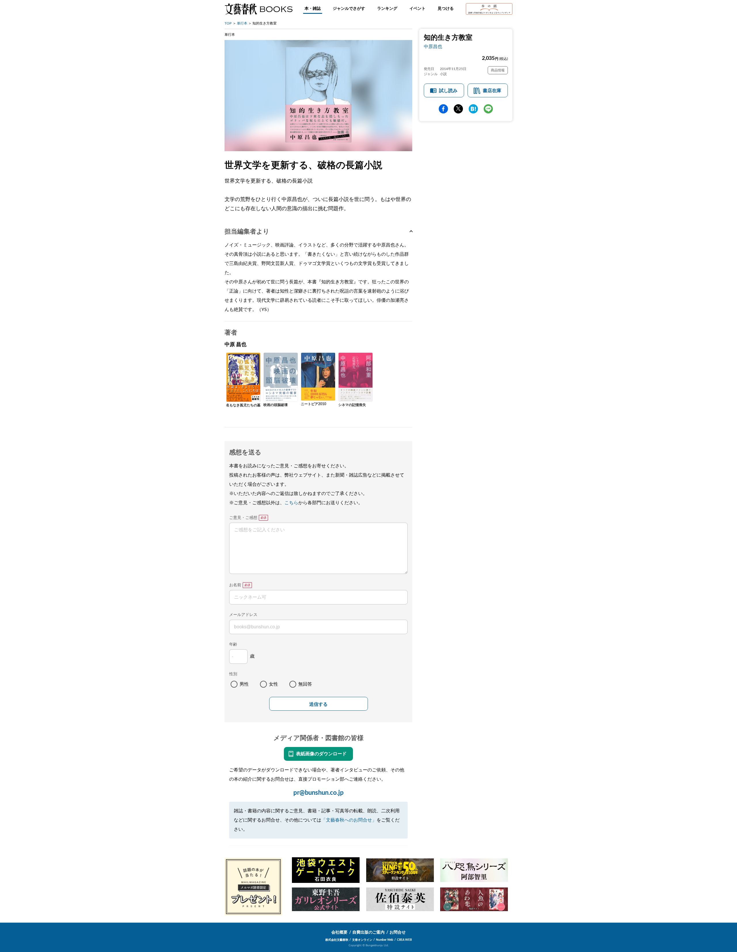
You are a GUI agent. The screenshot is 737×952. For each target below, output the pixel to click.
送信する (318, 704)
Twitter (458, 108)
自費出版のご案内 (368, 932)
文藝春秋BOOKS (258, 8)
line (488, 108)
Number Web (384, 939)
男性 (244, 684)
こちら (291, 502)
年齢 (233, 644)
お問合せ (398, 932)
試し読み (448, 90)
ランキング (387, 9)
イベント (417, 9)
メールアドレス (243, 615)
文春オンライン (362, 939)
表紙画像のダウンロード (321, 754)
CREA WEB (404, 939)
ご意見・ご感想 (243, 518)
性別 (233, 674)
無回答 (305, 684)
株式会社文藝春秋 (336, 939)
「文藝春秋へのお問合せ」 (349, 820)
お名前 (235, 585)
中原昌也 (433, 46)
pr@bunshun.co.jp (318, 793)
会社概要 (339, 932)
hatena (473, 108)
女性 (273, 684)
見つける (446, 9)
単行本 (242, 23)
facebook (443, 108)
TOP (228, 23)
